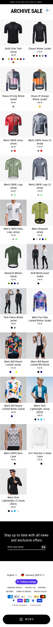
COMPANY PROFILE (14, 588)
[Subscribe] (43, 547)
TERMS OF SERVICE (23, 591)
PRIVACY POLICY (40, 591)
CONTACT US (30, 588)
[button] (47, 10)
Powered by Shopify (35, 605)
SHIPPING (42, 588)
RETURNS (9, 591)
